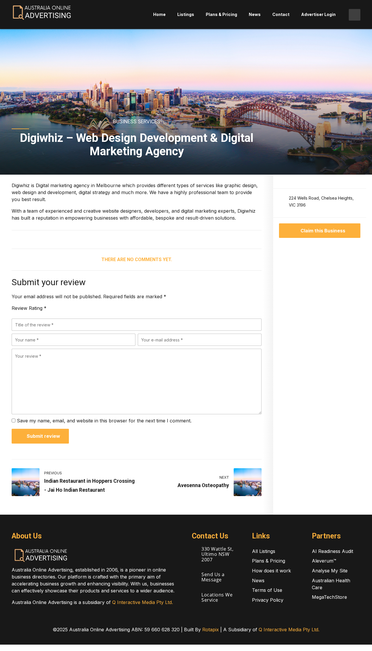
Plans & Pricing (221, 14)
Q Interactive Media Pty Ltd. (142, 602)
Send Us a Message (213, 577)
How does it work (271, 571)
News (255, 14)
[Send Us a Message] (194, 575)
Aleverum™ (324, 561)
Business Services (136, 121)
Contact (280, 14)
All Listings (263, 551)
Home (159, 14)
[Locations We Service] (194, 595)
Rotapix (210, 629)
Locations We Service (217, 597)
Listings (185, 14)
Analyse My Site (330, 571)
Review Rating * (29, 308)
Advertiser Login (318, 14)
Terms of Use (267, 590)
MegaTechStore (329, 597)
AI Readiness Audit (332, 551)
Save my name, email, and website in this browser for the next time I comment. (104, 421)
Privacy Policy (267, 600)
